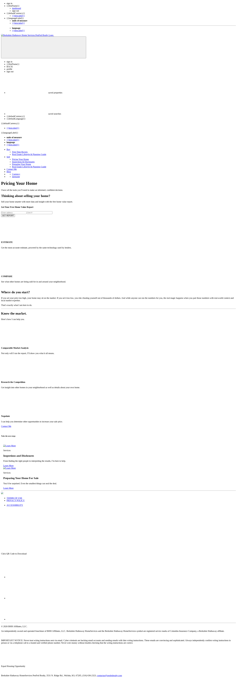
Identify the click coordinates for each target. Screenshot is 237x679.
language (16, 176)
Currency (16, 174)
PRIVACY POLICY (16, 500)
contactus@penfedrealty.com (109, 675)
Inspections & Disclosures (23, 162)
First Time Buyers (20, 152)
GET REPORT (8, 216)
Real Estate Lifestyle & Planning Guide (29, 154)
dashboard (16, 8)
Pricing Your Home (20, 159)
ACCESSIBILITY (15, 505)
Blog (9, 172)
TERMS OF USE (14, 498)
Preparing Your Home (21, 164)
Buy (8, 149)
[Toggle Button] (43, 47)
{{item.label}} (18, 16)
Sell (8, 157)
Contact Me (12, 169)
